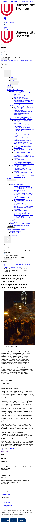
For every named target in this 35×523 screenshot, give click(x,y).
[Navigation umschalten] (1, 44)
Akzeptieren (22, 520)
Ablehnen (13, 520)
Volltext (4, 54)
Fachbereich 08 (5, 60)
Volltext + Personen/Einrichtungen (11, 57)
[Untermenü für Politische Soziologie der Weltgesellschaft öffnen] (32, 119)
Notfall (5, 503)
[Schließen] (7, 228)
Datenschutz (7, 502)
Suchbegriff (4, 51)
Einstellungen (5, 520)
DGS (5, 506)
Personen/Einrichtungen (8, 55)
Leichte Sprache (8, 505)
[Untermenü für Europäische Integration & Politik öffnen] (28, 145)
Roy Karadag (13, 448)
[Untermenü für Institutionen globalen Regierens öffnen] (27, 106)
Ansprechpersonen (5, 494)
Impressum (7, 500)
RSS (2, 449)
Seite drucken (4, 451)
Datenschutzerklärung (7, 516)
